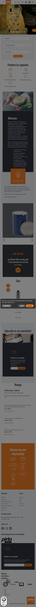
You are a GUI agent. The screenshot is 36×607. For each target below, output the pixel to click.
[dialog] (18, 303)
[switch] (3, 604)
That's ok (30, 306)
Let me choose (6, 306)
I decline (22, 306)
